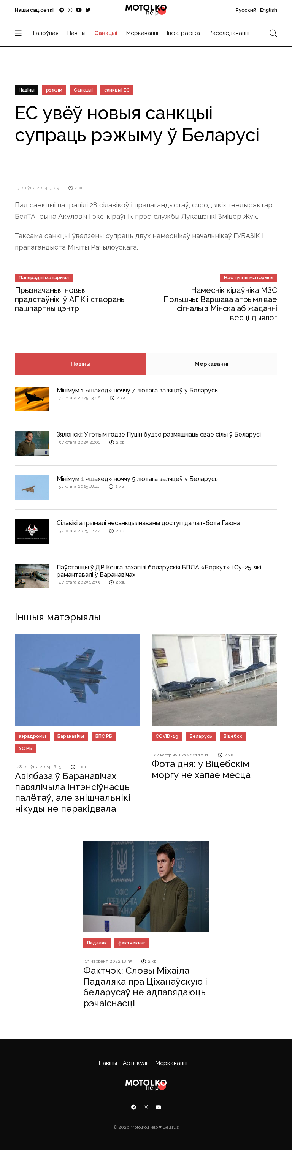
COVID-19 (167, 736)
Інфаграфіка (183, 33)
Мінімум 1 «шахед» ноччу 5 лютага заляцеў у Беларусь (137, 478)
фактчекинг (131, 943)
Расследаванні (229, 33)
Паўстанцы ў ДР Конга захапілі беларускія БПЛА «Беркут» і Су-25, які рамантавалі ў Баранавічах (159, 571)
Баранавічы (70, 736)
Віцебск (233, 736)
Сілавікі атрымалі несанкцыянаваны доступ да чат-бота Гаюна (148, 523)
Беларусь (201, 736)
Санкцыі (105, 33)
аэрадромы (32, 736)
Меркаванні (142, 33)
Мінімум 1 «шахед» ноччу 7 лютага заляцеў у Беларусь (137, 390)
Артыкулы (136, 1063)
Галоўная (46, 33)
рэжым (54, 90)
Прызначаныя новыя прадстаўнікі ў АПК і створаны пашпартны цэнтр (70, 299)
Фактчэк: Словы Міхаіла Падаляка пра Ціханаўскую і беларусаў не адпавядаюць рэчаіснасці (145, 987)
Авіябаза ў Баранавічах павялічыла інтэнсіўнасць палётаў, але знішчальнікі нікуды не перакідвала (72, 792)
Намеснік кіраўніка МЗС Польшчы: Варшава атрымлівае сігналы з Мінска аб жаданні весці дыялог (220, 304)
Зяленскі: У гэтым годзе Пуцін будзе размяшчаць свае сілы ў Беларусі (159, 434)
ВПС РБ (103, 736)
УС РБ (25, 748)
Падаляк (97, 943)
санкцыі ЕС (117, 90)
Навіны (76, 33)
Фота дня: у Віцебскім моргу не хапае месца (201, 769)
